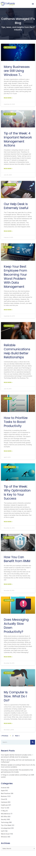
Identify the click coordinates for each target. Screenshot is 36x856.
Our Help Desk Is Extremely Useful (16, 206)
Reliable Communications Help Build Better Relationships (17, 351)
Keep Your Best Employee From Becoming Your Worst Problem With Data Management (15, 276)
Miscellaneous (5, 814)
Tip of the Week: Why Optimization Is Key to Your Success (17, 492)
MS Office (4, 816)
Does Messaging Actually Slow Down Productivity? (16, 625)
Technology (5, 822)
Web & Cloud (5, 834)
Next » (17, 736)
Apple (3, 790)
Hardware (4, 802)
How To (3, 808)
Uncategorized (6, 828)
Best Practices (5, 793)
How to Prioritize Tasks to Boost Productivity (16, 422)
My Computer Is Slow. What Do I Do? (16, 696)
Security (3, 819)
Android (3, 788)
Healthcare (4, 805)
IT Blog (3, 811)
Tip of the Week (6, 825)
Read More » (8, 98)
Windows (4, 837)
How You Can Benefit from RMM (17, 559)
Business (4, 796)
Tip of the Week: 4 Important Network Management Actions (18, 139)
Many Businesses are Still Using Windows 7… (17, 71)
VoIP (2, 831)
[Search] (32, 742)
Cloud (3, 799)
